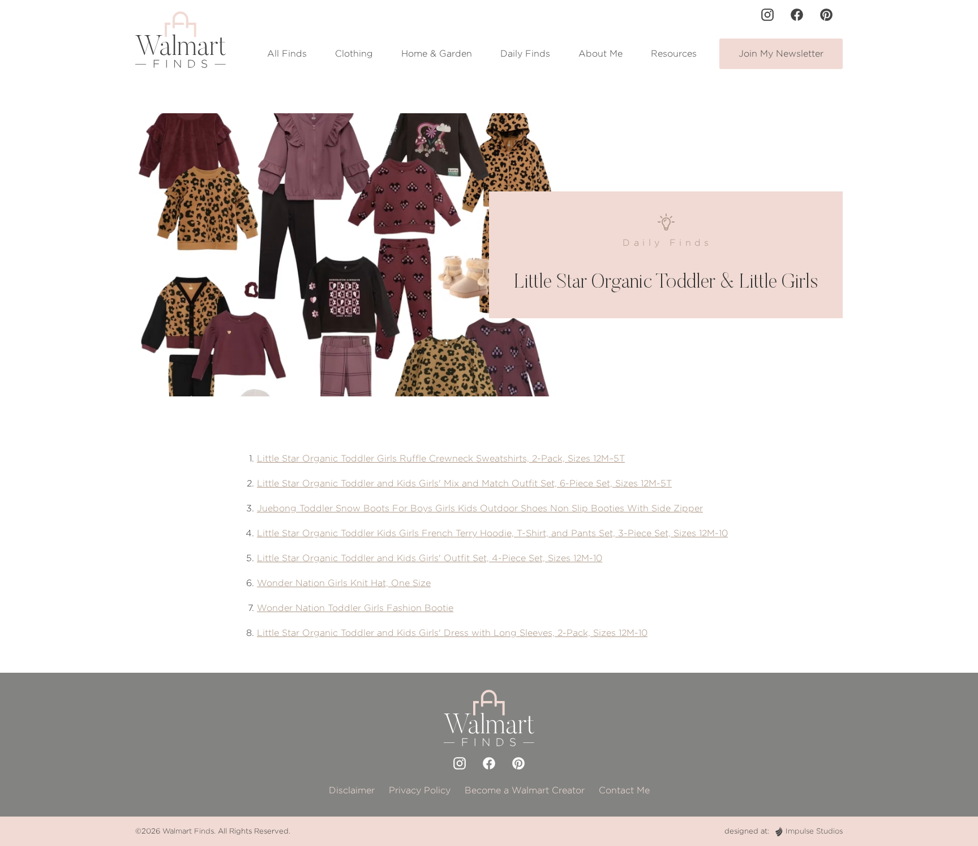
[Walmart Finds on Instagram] (767, 15)
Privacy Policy (420, 790)
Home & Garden (436, 53)
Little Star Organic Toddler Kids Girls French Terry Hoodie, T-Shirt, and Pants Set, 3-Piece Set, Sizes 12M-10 (492, 533)
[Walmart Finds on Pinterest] (826, 15)
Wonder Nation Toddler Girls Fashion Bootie (355, 608)
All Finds (287, 53)
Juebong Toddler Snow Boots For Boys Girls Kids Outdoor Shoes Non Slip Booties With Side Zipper (480, 508)
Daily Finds (525, 53)
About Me (600, 53)
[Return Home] (180, 39)
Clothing (354, 53)
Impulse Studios (814, 831)
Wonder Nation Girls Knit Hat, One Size (344, 583)
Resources (674, 53)
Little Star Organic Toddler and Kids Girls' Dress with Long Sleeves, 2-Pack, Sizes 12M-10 (452, 632)
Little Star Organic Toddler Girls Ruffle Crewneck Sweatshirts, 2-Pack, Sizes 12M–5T (441, 458)
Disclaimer (352, 790)
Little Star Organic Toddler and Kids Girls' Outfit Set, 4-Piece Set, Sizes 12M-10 (429, 558)
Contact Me (624, 790)
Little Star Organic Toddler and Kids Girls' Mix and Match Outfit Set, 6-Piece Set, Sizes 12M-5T (464, 483)
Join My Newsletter (781, 53)
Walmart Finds (188, 831)
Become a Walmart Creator (525, 790)
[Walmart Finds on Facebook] (797, 15)
